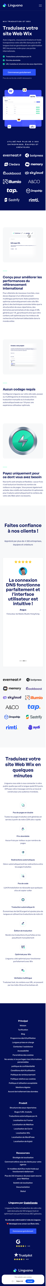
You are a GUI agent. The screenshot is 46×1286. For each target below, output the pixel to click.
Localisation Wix (23, 1133)
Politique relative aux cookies (23, 1079)
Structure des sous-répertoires (23, 1107)
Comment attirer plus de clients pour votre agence (23, 1163)
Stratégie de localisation (23, 1157)
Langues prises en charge (23, 1042)
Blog (23, 1034)
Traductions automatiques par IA (23, 1116)
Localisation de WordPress (23, 1137)
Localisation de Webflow (23, 1124)
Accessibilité (23, 1051)
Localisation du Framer (23, 1120)
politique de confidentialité (23, 1066)
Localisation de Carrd (23, 1129)
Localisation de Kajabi (23, 1141)
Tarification (23, 1030)
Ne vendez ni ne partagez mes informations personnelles (23, 1060)
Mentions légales (23, 1087)
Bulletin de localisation (23, 1183)
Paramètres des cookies (23, 1055)
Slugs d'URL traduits (23, 1112)
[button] (40, 5)
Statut (23, 1191)
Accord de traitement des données (23, 1091)
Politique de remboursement (23, 1074)
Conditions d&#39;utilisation (23, 1070)
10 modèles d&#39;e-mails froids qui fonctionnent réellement (23, 1170)
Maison (23, 1025)
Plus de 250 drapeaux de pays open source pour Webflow (23, 1177)
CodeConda (31, 1202)
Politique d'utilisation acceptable (23, 1083)
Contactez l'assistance (23, 1046)
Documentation (23, 1187)
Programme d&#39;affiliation (23, 1038)
